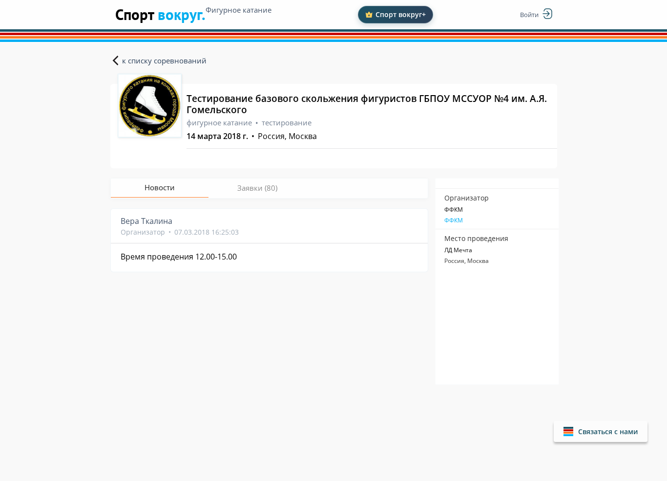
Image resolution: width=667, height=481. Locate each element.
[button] (600, 431)
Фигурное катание (238, 10)
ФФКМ (453, 220)
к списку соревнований (164, 60)
